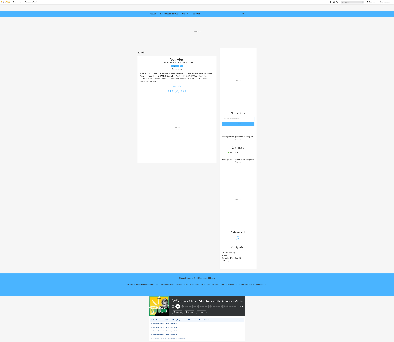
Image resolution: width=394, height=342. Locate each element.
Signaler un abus (194, 284)
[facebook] (330, 2)
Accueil (153, 14)
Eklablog (211, 278)
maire (191, 62)
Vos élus (177, 59)
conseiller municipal (173, 62)
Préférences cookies (261, 284)
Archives (185, 14)
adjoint (163, 62)
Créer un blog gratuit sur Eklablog (165, 284)
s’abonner (179, 312)
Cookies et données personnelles (245, 284)
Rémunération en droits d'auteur (215, 284)
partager (190, 312)
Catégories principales (169, 14)
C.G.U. (203, 284)
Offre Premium (230, 284)
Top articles (179, 284)
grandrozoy (239, 137)
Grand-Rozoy (184, 62)
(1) (228, 253)
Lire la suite (177, 86)
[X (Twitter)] (334, 2)
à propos (202, 312)
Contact (196, 14)
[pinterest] (337, 2)
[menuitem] (153, 14)
